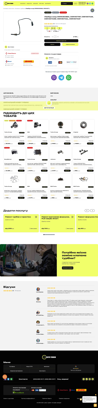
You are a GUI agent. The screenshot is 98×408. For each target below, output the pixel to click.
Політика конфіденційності (28, 398)
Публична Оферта (46, 398)
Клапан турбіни (20, 8)
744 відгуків (18, 290)
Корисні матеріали (16, 371)
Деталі (21, 143)
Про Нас (41, 3)
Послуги (22, 3)
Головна (5, 8)
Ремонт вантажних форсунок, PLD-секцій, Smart (56, 217)
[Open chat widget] (95, 405)
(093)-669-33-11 (82, 2)
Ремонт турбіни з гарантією (18, 217)
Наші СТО (29, 3)
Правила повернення (64, 398)
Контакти (48, 3)
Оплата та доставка (8, 398)
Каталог (35, 3)
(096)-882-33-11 (82, 3)
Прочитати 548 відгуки (76, 370)
